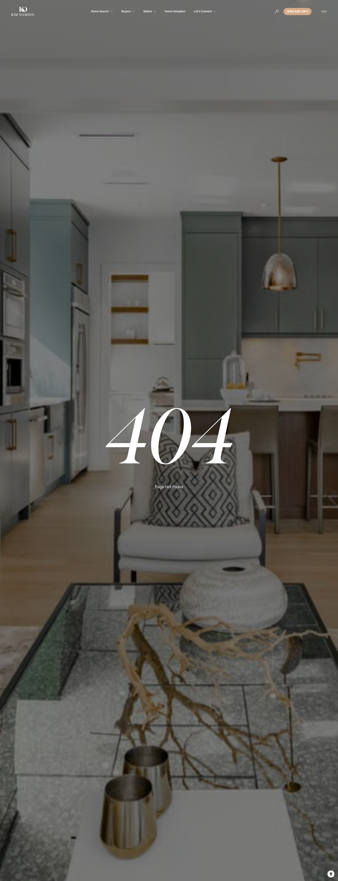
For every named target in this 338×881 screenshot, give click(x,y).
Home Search (100, 11)
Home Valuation (175, 11)
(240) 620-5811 (297, 11)
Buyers (126, 11)
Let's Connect (203, 11)
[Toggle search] (277, 11)
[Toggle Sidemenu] (324, 11)
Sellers (147, 11)
